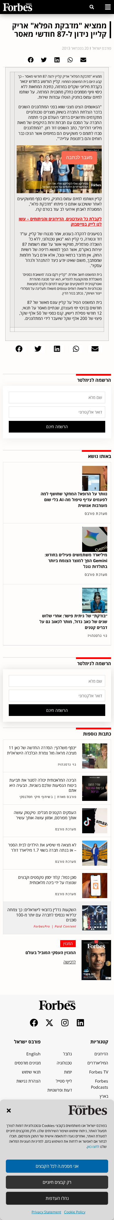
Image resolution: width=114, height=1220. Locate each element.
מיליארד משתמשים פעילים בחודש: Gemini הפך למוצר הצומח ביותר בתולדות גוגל (76, 560)
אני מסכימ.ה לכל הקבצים (57, 1166)
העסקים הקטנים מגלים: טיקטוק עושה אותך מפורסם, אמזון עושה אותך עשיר (45, 815)
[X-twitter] (49, 1023)
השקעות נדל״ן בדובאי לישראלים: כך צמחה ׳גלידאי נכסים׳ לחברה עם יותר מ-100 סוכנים (41, 915)
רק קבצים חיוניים (57, 1182)
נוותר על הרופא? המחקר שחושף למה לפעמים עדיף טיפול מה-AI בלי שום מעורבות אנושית (74, 499)
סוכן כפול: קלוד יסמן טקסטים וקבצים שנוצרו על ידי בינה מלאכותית (47, 879)
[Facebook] (34, 1023)
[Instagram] (65, 1023)
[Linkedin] (80, 1023)
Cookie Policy (74, 1211)
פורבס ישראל (27, 1041)
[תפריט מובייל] (108, 7)
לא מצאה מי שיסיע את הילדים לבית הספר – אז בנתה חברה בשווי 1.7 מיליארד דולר (42, 847)
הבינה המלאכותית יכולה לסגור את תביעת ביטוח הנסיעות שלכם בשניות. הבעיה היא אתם (42, 785)
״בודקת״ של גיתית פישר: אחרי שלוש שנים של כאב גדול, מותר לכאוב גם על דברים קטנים (73, 621)
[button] (9, 1110)
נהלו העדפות (57, 1198)
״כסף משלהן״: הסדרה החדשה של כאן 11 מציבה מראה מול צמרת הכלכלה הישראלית (41, 750)
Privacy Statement (46, 1211)
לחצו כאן (93, 1146)
